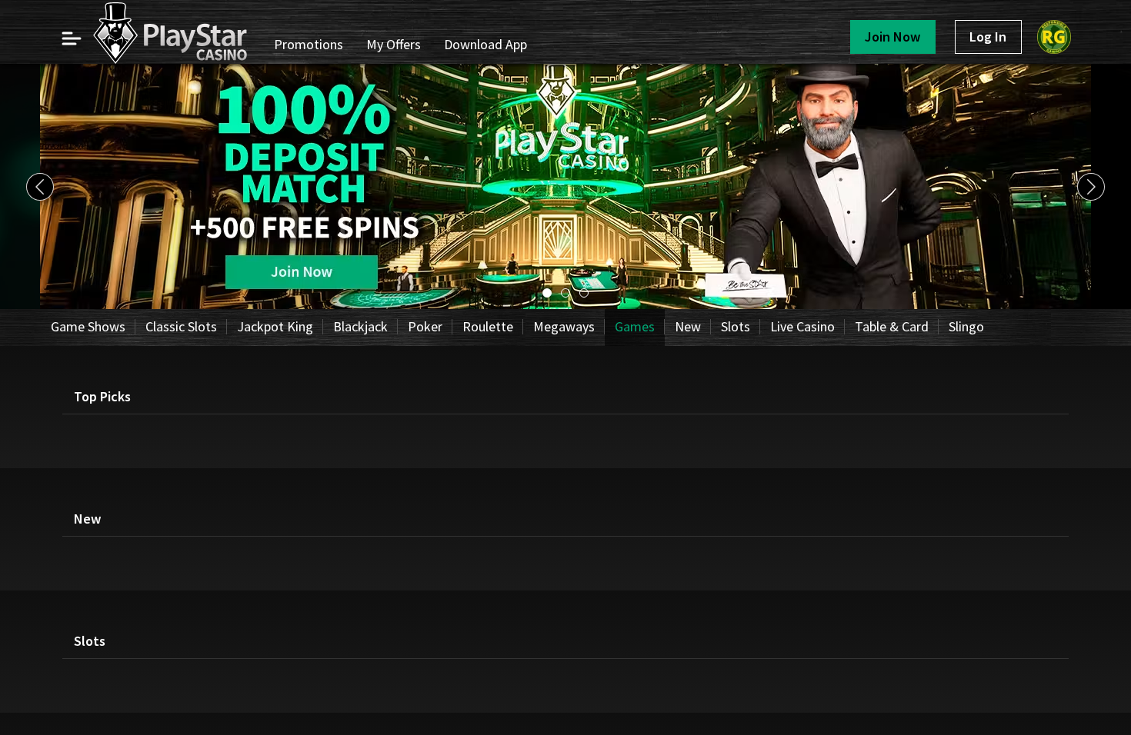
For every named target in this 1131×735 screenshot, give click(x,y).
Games (635, 326)
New (688, 326)
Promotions (308, 44)
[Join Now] (565, 304)
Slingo (966, 326)
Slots (735, 326)
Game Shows (88, 326)
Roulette (487, 326)
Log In (987, 36)
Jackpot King (275, 326)
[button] (71, 38)
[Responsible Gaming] (1054, 37)
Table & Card (892, 326)
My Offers (393, 44)
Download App (485, 44)
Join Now (892, 36)
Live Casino (802, 326)
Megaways (564, 326)
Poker (425, 326)
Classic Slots (181, 326)
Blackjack (360, 326)
